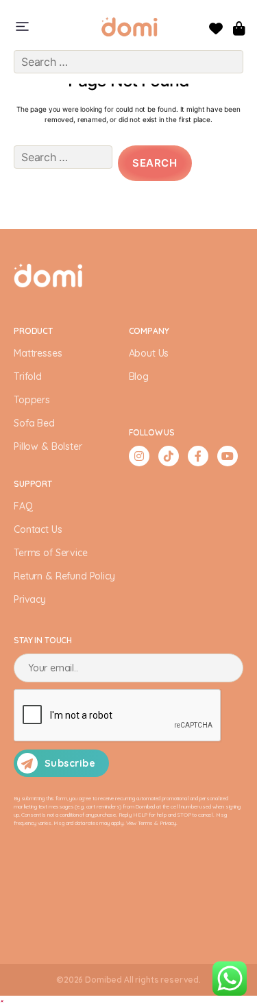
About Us (149, 353)
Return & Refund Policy (64, 576)
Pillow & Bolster (48, 446)
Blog (139, 376)
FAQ (23, 506)
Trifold (28, 376)
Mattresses (38, 353)
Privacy (30, 599)
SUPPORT (33, 484)
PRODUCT (33, 331)
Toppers (32, 400)
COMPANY (149, 331)
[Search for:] (60, 166)
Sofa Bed (34, 423)
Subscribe (70, 763)
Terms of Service (51, 553)
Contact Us (38, 529)
